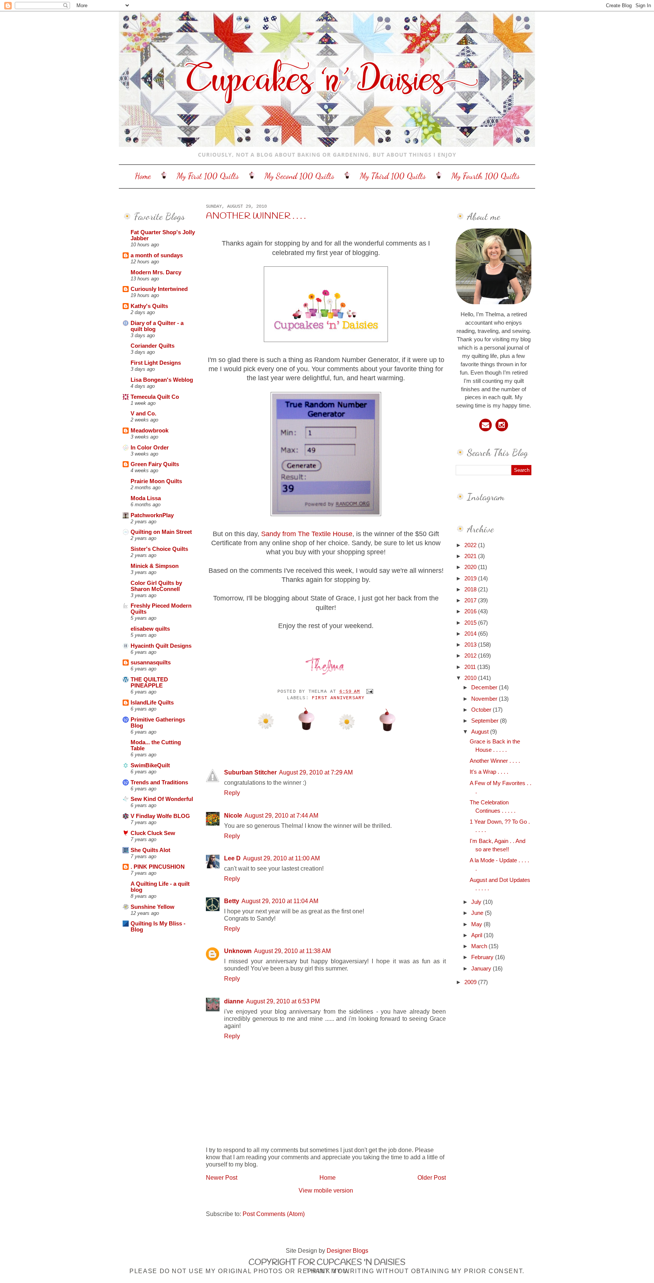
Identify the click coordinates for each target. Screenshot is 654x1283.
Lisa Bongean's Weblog (162, 380)
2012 (471, 656)
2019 (471, 578)
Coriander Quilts (152, 346)
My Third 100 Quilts (393, 176)
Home (143, 176)
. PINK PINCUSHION (158, 867)
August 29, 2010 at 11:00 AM (281, 858)
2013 (471, 645)
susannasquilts (151, 662)
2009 (471, 982)
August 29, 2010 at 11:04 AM (279, 900)
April (477, 935)
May (477, 924)
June (478, 913)
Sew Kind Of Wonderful (162, 799)
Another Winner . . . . (256, 216)
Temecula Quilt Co (155, 397)
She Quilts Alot (150, 850)
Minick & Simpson (155, 566)
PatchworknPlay (152, 515)
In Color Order (150, 448)
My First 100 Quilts (208, 176)
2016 (471, 611)
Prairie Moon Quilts (156, 481)
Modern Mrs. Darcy (156, 272)
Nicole (233, 815)
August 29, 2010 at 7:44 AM (281, 815)
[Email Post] (368, 691)
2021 (471, 556)
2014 (471, 634)
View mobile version (326, 1190)
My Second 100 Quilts (299, 176)
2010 (471, 678)
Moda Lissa (146, 498)
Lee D (232, 858)
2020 (471, 567)
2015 (471, 623)
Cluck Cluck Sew (153, 833)
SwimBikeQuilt (150, 765)
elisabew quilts (150, 629)
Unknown (238, 950)
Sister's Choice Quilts (159, 549)
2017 (471, 600)
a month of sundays (157, 255)
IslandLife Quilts (152, 703)
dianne (234, 1001)
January (482, 969)
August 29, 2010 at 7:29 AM (316, 772)
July (477, 902)
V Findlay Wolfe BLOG (160, 816)
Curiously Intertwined (159, 289)
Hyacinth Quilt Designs (161, 646)
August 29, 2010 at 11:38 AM (292, 950)
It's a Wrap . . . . (489, 772)
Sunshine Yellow (152, 907)
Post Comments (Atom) (274, 1213)
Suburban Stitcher (250, 772)
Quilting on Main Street (161, 532)
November (485, 699)
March (480, 946)
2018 (471, 589)
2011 (470, 667)
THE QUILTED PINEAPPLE (149, 682)
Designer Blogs (347, 1250)
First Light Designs (156, 363)
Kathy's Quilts (149, 306)
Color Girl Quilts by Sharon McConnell (156, 586)
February (483, 957)
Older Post (431, 1177)
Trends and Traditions (159, 782)
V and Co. (143, 414)
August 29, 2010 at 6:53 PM (283, 1001)
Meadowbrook (149, 431)
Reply (232, 792)
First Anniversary (338, 698)
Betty (231, 900)
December (485, 687)
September (485, 721)
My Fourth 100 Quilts (486, 176)
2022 (471, 545)
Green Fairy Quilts (155, 464)
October (482, 710)
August (480, 732)
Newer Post (221, 1177)
